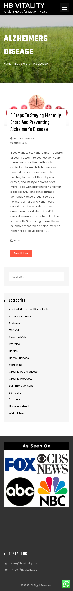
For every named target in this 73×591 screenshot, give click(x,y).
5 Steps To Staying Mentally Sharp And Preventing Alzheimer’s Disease (35, 123)
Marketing (15, 365)
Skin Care (15, 393)
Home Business (19, 358)
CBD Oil (14, 330)
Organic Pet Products (23, 372)
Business (14, 323)
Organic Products (20, 379)
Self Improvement (21, 386)
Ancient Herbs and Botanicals (28, 309)
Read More (21, 253)
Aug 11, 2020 (21, 143)
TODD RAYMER (25, 138)
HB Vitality (24, 5)
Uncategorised (19, 406)
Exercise (14, 344)
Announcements (20, 316)
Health (17, 240)
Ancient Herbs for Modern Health (26, 11)
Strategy (15, 399)
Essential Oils (17, 337)
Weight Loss (17, 413)
